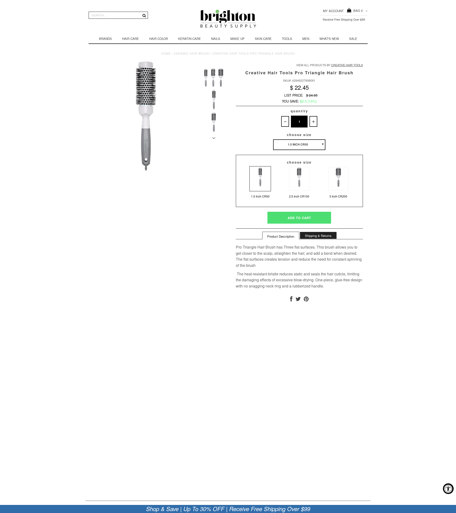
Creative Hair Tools (347, 65)
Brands (105, 38)
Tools (287, 38)
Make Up (237, 38)
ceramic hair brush (192, 53)
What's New (329, 38)
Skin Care (263, 38)
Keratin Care (189, 38)
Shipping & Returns (318, 235)
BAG (357, 10)
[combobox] (299, 144)
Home (166, 53)
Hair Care (130, 38)
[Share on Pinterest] (306, 300)
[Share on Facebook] (291, 300)
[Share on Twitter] (298, 300)
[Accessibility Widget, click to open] (448, 488)
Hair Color (158, 38)
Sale (353, 38)
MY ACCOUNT (333, 11)
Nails (215, 38)
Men (305, 38)
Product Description (280, 236)
